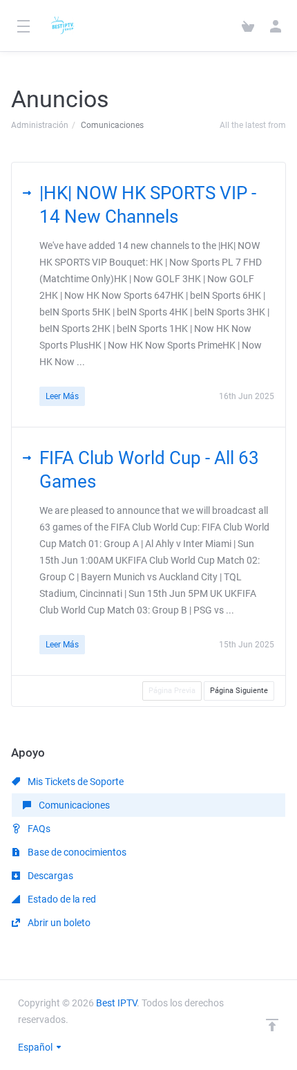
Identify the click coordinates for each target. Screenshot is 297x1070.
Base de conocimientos (76, 852)
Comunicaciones (73, 805)
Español (36, 1047)
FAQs (38, 828)
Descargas (49, 875)
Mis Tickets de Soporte (75, 781)
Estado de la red (61, 899)
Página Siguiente (239, 690)
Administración (39, 125)
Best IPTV (116, 1002)
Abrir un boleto (58, 922)
